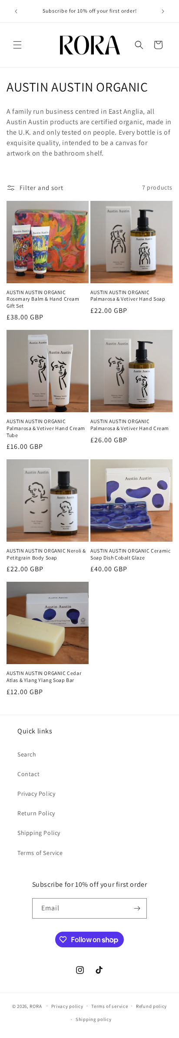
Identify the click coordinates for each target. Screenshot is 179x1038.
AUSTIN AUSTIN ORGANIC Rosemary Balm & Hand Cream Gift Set (43, 299)
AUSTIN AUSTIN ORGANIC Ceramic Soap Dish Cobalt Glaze (130, 554)
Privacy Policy (36, 793)
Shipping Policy (38, 833)
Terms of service (109, 1006)
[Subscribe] (136, 908)
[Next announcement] (162, 11)
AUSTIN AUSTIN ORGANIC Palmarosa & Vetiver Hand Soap (127, 295)
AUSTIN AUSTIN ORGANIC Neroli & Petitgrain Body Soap (46, 554)
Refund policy (151, 1006)
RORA (36, 1006)
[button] (17, 44)
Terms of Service (40, 853)
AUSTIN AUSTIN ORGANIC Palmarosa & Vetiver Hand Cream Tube (46, 428)
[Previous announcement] (16, 11)
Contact (28, 774)
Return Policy (36, 813)
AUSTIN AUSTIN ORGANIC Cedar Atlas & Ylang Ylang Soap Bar (44, 676)
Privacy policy (67, 1006)
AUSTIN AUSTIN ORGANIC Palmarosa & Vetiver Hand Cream (129, 424)
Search (26, 754)
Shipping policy (94, 1019)
